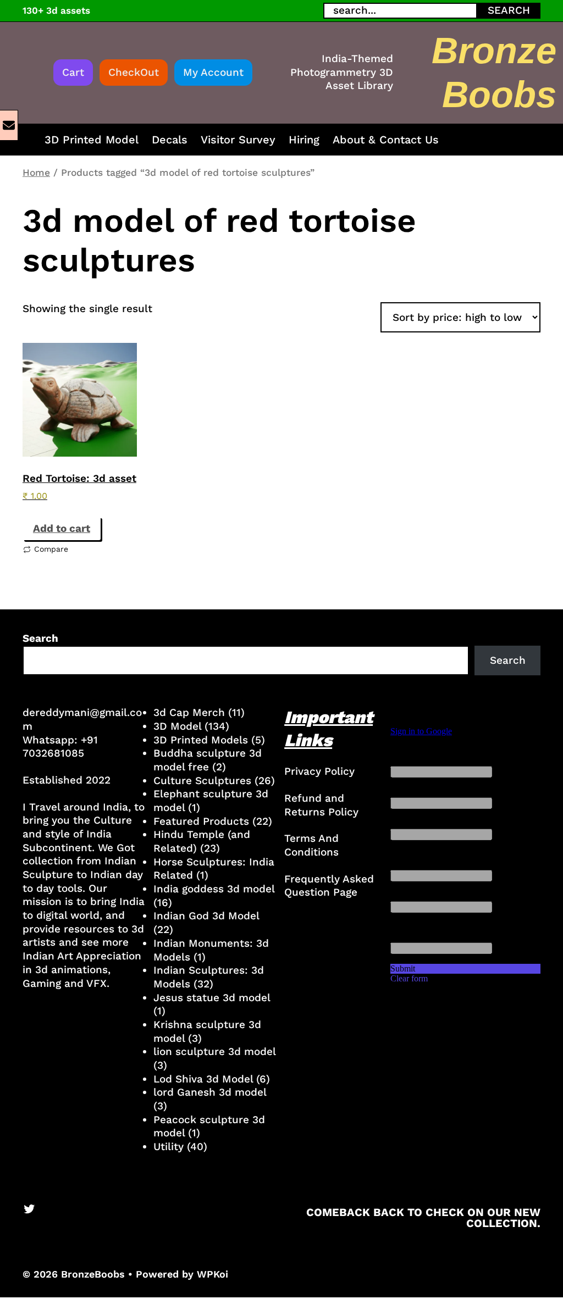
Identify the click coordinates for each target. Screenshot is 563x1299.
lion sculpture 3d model (214, 1051)
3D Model (177, 726)
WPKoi (212, 1274)
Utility (168, 1146)
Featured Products (201, 821)
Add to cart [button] (61, 528)
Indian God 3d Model (206, 915)
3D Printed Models (200, 740)
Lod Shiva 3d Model (203, 1079)
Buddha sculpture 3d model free (207, 760)
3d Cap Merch (189, 712)
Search (40, 638)
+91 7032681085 (60, 747)
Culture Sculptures (202, 780)
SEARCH (509, 10)
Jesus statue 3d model (211, 997)
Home (36, 172)
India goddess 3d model (213, 888)
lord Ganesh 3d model (209, 1092)
